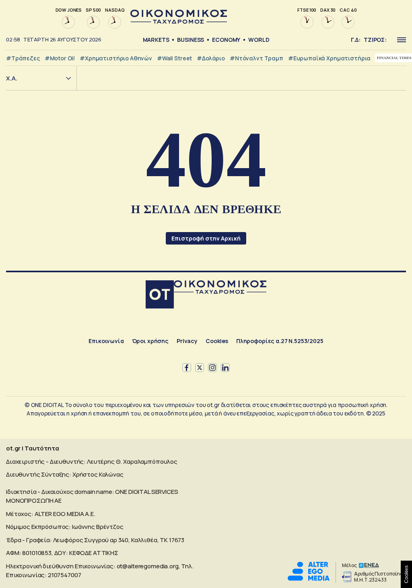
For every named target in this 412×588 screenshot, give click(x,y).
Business (190, 39)
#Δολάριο (211, 58)
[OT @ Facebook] (186, 367)
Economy (226, 39)
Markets (156, 39)
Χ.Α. (11, 78)
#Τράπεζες (23, 58)
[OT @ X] (199, 367)
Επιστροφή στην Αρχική (206, 238)
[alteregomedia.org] (309, 578)
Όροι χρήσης (150, 341)
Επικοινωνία (106, 341)
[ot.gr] (178, 21)
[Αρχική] (160, 295)
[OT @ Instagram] (212, 367)
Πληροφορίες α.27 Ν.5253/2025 (279, 341)
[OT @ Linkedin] (225, 367)
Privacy (187, 341)
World (258, 39)
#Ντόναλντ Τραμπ (256, 58)
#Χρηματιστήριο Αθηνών (116, 58)
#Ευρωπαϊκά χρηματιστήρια (329, 58)
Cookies (217, 341)
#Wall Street (174, 58)
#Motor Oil (60, 58)
